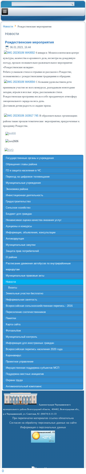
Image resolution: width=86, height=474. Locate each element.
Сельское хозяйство (18, 207)
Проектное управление (19, 361)
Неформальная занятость (21, 299)
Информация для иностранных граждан (30, 342)
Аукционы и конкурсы (19, 226)
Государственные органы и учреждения (30, 158)
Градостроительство (18, 201)
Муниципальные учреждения (23, 182)
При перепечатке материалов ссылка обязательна (43, 418)
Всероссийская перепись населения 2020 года (34, 349)
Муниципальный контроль (21, 336)
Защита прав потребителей (22, 250)
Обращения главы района (21, 164)
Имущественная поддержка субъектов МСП (32, 367)
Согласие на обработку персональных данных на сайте (43, 422)
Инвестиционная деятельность (24, 195)
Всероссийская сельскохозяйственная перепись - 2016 (39, 305)
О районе (11, 257)
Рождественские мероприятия (29, 42)
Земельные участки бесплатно (24, 293)
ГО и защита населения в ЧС (23, 170)
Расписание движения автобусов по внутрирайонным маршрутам (38, 266)
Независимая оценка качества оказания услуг (34, 220)
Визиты (12, 287)
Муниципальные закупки (20, 244)
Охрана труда (14, 380)
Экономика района (17, 189)
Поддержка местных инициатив (25, 373)
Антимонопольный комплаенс (24, 386)
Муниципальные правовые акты (25, 275)
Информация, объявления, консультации (30, 232)
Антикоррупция (15, 238)
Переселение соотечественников (26, 311)
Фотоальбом (13, 330)
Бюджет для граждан (19, 213)
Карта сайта (13, 324)
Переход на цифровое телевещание (28, 176)
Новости (8, 26)
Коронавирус (13, 355)
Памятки (11, 318)
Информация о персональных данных (43, 427)
